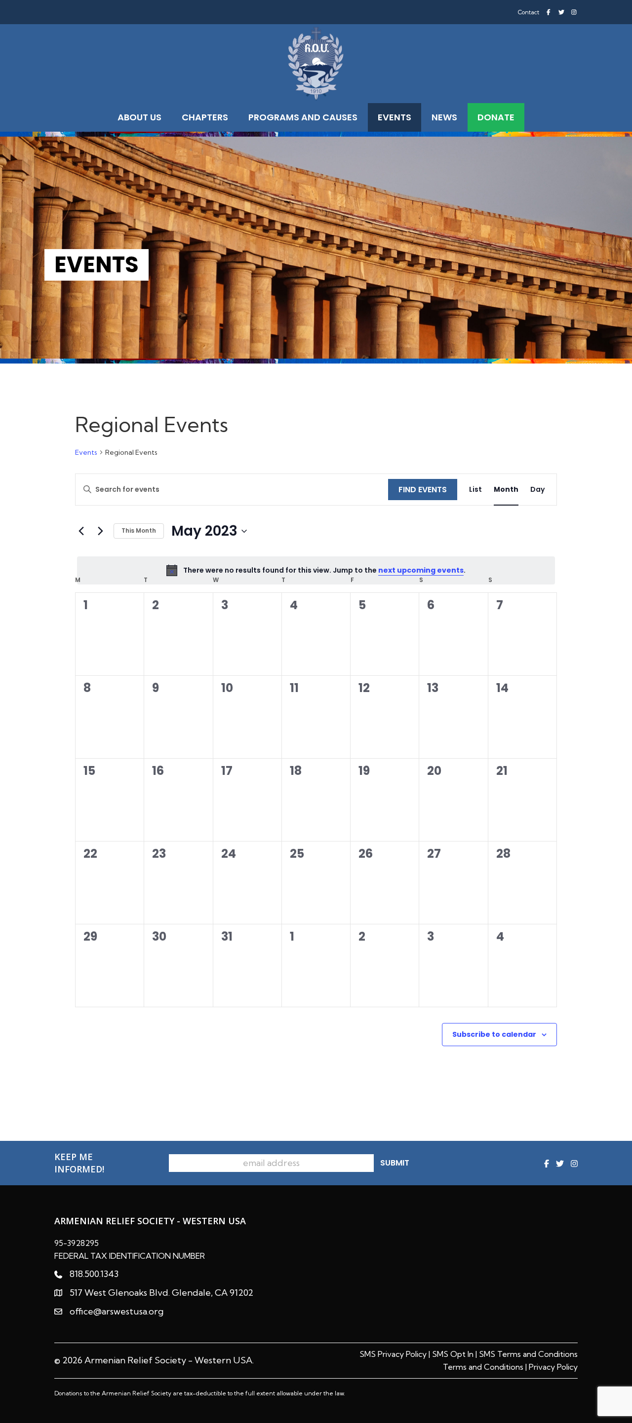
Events (394, 117)
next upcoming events (421, 570)
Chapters (205, 117)
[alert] (316, 570)
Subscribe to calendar (494, 1034)
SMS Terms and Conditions (528, 1354)
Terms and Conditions (483, 1367)
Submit (394, 1162)
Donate (495, 117)
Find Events (422, 489)
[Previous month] (81, 531)
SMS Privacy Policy (393, 1354)
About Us (139, 117)
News (444, 117)
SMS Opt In (453, 1354)
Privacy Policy (553, 1367)
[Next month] (100, 531)
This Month (138, 530)
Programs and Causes (302, 117)
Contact (528, 12)
